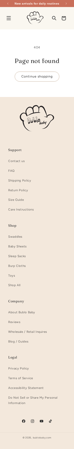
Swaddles (15, 236)
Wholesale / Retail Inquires (27, 332)
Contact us (16, 161)
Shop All (14, 285)
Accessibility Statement (26, 388)
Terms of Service (20, 378)
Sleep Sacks (17, 256)
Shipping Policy (19, 180)
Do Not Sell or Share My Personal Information (32, 400)
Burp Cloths (17, 266)
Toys (11, 275)
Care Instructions (21, 209)
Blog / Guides (18, 341)
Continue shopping (37, 76)
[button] (8, 18)
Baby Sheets (17, 246)
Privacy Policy (18, 368)
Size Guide (16, 200)
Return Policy (18, 190)
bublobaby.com (42, 437)
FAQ (11, 171)
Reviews (14, 322)
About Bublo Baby (21, 312)
